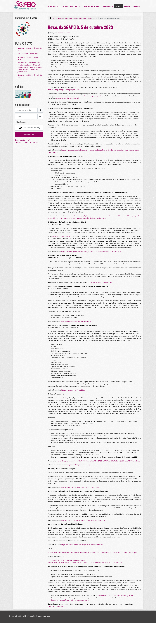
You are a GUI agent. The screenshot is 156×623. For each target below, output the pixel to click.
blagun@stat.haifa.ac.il (56, 606)
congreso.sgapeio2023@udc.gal (67, 98)
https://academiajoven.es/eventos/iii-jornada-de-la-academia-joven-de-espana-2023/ (91, 252)
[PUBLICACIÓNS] (112, 6)
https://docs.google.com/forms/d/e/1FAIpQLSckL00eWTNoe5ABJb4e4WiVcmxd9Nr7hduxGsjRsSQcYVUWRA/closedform (98, 461)
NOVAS (118, 6)
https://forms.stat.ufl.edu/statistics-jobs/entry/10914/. (115, 596)
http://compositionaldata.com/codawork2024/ (77, 321)
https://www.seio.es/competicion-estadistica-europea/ (80, 487)
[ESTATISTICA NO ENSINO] (98, 6)
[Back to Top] (152, 619)
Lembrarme (21, 122)
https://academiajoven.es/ (61, 237)
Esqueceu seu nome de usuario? (26, 142)
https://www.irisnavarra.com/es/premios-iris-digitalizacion (82, 545)
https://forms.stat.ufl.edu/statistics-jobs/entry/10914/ (70, 600)
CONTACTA (137, 6)
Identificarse (29, 135)
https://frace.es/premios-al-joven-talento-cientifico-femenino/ (83, 520)
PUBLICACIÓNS (106, 6)
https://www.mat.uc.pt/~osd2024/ (73, 390)
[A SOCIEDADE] (57, 6)
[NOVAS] (120, 6)
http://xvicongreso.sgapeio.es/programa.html (64, 90)
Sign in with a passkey (31, 127)
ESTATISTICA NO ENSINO (90, 6)
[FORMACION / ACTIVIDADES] (79, 6)
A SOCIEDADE (52, 6)
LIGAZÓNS (127, 6)
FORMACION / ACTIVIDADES (69, 6)
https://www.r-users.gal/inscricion (100, 282)
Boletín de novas (64, 33)
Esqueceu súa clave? (22, 140)
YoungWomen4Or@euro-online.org (77, 465)
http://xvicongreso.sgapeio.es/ (93, 96)
